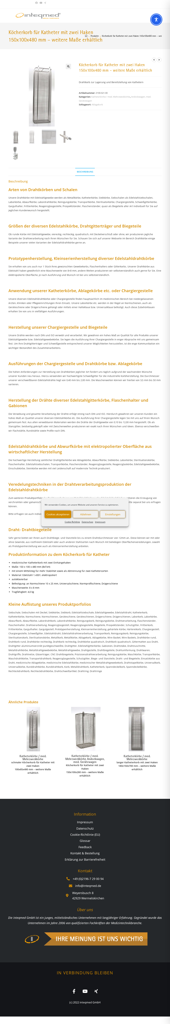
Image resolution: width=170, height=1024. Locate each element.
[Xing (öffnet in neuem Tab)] (45, 2)
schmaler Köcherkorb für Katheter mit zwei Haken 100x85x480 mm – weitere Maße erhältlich (33, 767)
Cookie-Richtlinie (72, 521)
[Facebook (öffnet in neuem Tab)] (37, 2)
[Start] (86, 36)
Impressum (100, 521)
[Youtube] (85, 991)
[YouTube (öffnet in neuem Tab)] (41, 2)
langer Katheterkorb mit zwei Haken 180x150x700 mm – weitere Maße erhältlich (137, 766)
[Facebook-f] (74, 991)
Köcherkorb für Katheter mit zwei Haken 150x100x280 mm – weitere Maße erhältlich (85, 770)
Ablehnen (85, 514)
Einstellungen (112, 514)
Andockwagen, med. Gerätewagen (89, 760)
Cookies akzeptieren (57, 514)
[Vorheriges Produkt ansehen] (154, 59)
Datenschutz (87, 521)
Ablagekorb (97, 104)
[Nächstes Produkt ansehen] (159, 59)
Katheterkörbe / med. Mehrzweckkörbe (110, 96)
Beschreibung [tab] (85, 171)
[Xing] (96, 991)
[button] (68, 66)
